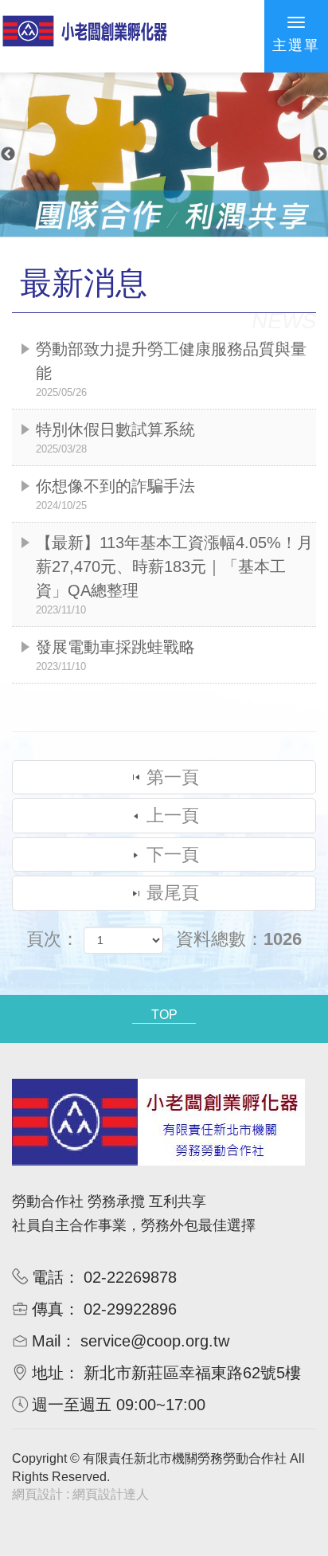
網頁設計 (37, 1494)
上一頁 (172, 815)
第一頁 (172, 777)
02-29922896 (130, 1309)
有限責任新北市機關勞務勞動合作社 (85, 38)
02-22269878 (130, 1277)
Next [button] (320, 155)
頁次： (52, 939)
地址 (48, 1373)
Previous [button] (8, 155)
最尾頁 (172, 893)
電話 (48, 1277)
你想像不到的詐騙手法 (115, 494)
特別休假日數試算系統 (115, 438)
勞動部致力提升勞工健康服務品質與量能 (171, 369)
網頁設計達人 (110, 1494)
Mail (46, 1341)
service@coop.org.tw (154, 1341)
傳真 (48, 1309)
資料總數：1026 (239, 939)
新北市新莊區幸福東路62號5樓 (192, 1373)
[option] (164, 155)
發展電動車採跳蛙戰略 (115, 655)
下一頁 (172, 854)
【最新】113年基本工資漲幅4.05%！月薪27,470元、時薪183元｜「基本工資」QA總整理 (174, 575)
